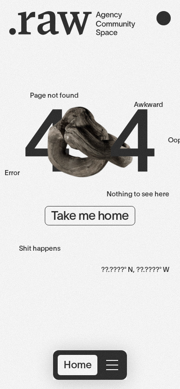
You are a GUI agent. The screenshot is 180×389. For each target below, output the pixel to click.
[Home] (72, 25)
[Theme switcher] (163, 18)
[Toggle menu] (112, 365)
